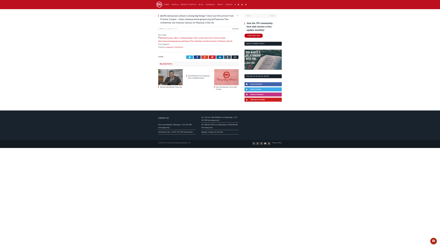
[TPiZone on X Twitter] (253, 143)
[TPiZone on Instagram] (261, 143)
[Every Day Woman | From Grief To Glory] (226, 77)
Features (235, 29)
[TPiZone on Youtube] (265, 143)
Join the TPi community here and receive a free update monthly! (260, 26)
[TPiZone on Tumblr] (269, 143)
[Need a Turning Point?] (263, 69)
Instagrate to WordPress (173, 47)
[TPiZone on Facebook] (257, 143)
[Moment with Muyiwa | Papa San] (170, 77)
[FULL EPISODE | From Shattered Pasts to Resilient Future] (198, 71)
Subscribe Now (253, 35)
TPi (161, 29)
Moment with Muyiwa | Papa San (171, 86)
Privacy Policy (277, 143)
